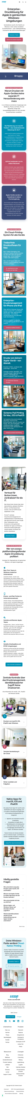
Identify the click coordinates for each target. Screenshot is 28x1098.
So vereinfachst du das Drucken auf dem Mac (15, 270)
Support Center (7, 1074)
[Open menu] (25, 2)
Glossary (7, 1069)
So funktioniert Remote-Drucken (12, 382)
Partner (7, 1042)
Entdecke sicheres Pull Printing (15, 433)
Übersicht (20, 1030)
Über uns (7, 1030)
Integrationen (20, 1035)
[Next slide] (25, 76)
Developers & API (20, 1041)
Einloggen (19, 1016)
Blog (7, 1055)
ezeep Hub (20, 1044)
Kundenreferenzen (7, 1060)
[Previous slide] (2, 76)
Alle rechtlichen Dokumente (11, 1093)
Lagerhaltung (20, 1062)
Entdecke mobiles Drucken (14, 328)
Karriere (7, 1032)
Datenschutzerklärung (9, 1091)
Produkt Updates (7, 1062)
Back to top (21, 926)
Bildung (20, 1060)
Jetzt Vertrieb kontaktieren (14, 664)
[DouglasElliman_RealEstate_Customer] (16, 76)
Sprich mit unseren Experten (14, 39)
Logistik (21, 1064)
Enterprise (20, 1055)
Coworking (20, 1057)
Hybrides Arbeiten (20, 1067)
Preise (20, 1046)
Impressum (6, 1089)
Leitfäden (7, 1064)
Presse (7, 1035)
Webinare (7, 1057)
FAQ (7, 1067)
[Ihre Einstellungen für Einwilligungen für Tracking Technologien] (2, 1095)
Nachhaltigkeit (7, 1037)
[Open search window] (23, 2)
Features (20, 1032)
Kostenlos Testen (14, 35)
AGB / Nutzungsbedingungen (17, 1089)
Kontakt (7, 1040)
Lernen (7, 1072)
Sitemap (21, 1093)
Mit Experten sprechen (13, 966)
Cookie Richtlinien (20, 1091)
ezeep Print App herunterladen (13, 843)
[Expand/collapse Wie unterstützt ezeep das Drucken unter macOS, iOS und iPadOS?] (23, 888)
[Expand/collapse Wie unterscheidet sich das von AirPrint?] (23, 901)
